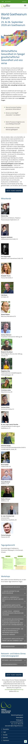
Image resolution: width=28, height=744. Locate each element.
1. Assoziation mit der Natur (11, 587)
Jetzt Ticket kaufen (14, 190)
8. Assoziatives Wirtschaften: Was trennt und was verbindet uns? (13, 640)
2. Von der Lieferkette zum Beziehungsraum (10, 592)
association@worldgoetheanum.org (14, 689)
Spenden (9, 1)
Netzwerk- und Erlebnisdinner (12, 660)
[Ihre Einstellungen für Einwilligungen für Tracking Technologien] (25, 741)
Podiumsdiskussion (8, 646)
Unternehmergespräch (9, 664)
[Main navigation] (25, 5)
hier (18, 691)
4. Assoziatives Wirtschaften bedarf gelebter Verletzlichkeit (12, 606)
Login (3, 1)
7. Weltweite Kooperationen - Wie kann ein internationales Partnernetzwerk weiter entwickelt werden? (12, 631)
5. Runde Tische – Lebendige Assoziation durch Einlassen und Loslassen (12, 613)
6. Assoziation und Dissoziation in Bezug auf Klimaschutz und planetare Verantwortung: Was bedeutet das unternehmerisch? (12, 622)
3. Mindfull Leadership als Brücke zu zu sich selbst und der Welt (12, 599)
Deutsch (24, 1)
